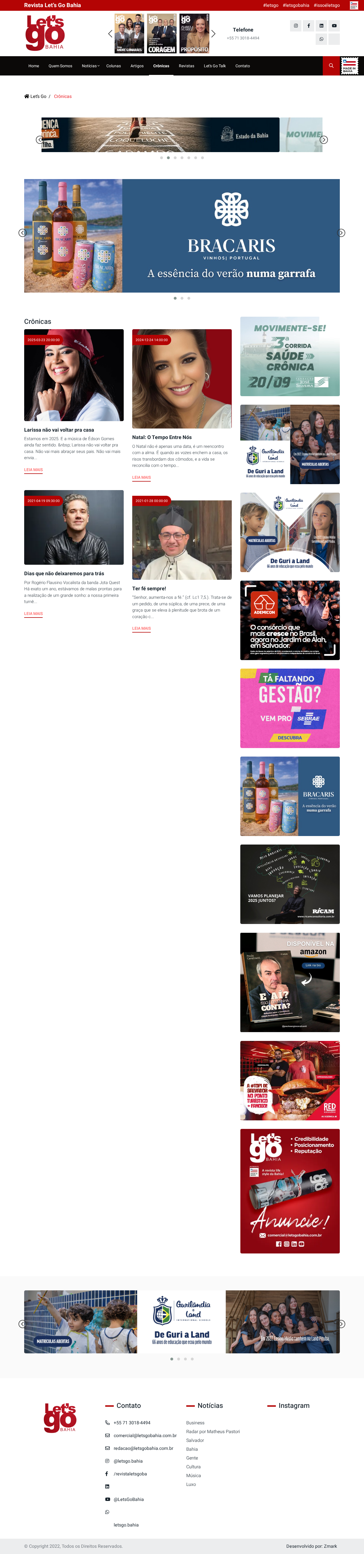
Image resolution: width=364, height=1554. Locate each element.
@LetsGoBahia (129, 1499)
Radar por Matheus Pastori (213, 1431)
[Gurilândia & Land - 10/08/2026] (290, 444)
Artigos (137, 66)
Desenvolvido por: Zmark (311, 1546)
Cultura (193, 1466)
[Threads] (334, 39)
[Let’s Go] (60, 1418)
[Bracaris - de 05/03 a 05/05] (290, 796)
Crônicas (161, 66)
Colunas (113, 66)
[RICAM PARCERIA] (290, 884)
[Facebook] (308, 26)
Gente (192, 1458)
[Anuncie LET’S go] (290, 1191)
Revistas (186, 66)
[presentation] (110, 34)
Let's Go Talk (215, 66)
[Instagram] (295, 26)
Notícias (90, 66)
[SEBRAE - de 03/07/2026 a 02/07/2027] (290, 708)
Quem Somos (60, 66)
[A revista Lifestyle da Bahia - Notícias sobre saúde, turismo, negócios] (60, 33)
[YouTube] (334, 26)
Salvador (195, 1440)
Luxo (191, 1484)
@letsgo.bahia (128, 1461)
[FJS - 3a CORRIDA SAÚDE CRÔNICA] (182, 134)
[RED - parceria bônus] (290, 1080)
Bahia (192, 1449)
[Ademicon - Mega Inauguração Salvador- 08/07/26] (290, 620)
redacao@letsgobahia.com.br (143, 1448)
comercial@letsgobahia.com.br (145, 1435)
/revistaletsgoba (130, 1474)
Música (193, 1475)
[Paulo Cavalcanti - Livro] (290, 982)
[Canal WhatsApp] (321, 39)
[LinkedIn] (321, 26)
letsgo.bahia (126, 1525)
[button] (161, 158)
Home (33, 66)
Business (195, 1422)
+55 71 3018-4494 (132, 1422)
